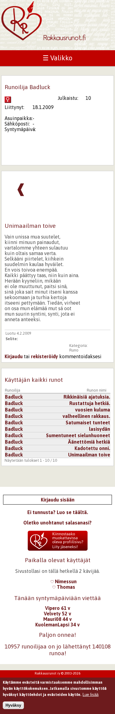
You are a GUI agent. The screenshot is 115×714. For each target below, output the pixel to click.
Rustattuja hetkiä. (89, 403)
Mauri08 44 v (57, 619)
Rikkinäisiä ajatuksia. (86, 397)
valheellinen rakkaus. (86, 416)
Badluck (14, 397)
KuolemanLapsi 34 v (57, 624)
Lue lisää (90, 694)
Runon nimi (96, 390)
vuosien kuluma (92, 409)
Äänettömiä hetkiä (89, 442)
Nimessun (65, 581)
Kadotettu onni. (92, 448)
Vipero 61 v (57, 608)
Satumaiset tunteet (88, 422)
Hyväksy (13, 705)
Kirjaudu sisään (58, 499)
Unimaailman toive (89, 454)
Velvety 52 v (57, 613)
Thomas (65, 587)
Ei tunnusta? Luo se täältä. (57, 512)
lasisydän (99, 429)
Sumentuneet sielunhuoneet (78, 435)
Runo (74, 350)
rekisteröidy (44, 356)
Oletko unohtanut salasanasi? (57, 522)
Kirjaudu (14, 356)
